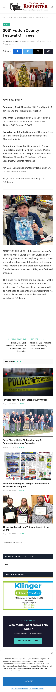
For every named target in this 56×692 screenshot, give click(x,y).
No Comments (45, 41)
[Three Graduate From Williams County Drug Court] (28, 509)
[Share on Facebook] (17, 51)
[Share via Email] (38, 51)
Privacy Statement (36, 689)
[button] (52, 653)
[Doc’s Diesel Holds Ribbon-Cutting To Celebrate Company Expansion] (28, 423)
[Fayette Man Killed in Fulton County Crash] (28, 382)
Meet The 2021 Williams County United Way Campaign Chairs (40, 346)
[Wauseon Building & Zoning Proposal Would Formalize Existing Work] (28, 466)
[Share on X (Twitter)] (28, 51)
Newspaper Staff (12, 41)
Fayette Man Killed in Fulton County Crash (25, 400)
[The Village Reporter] (29, 6)
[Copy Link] (48, 51)
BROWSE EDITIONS (28, 641)
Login (5, 564)
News (6, 24)
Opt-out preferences (19, 689)
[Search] (51, 7)
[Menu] (4, 7)
